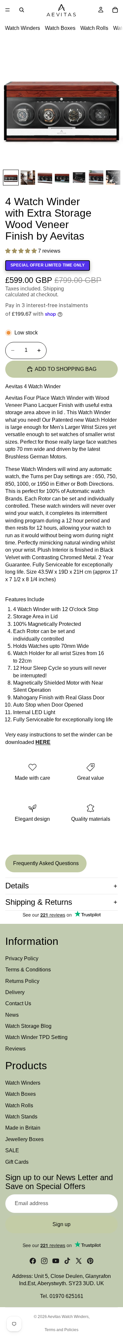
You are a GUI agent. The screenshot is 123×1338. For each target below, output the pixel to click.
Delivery (15, 992)
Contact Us (18, 1003)
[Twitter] (79, 1261)
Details (17, 885)
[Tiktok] (67, 1261)
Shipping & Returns (38, 902)
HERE (43, 742)
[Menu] (7, 9)
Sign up (61, 1224)
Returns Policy (22, 981)
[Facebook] (33, 1261)
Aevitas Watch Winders (68, 1316)
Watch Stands (21, 1116)
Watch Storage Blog (28, 1026)
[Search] (21, 10)
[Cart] (115, 10)
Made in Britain (22, 1128)
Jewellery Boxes (24, 1139)
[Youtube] (56, 1261)
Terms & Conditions (28, 969)
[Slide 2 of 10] (28, 177)
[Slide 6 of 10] (96, 177)
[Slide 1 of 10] (11, 177)
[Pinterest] (90, 1261)
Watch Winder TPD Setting (36, 1037)
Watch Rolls (94, 28)
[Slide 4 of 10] (62, 177)
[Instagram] (44, 1261)
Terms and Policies (61, 1329)
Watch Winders (22, 28)
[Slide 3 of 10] (45, 177)
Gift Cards (17, 1162)
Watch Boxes (60, 28)
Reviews (15, 1048)
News (12, 1015)
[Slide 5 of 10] (79, 177)
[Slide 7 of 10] (113, 177)
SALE (12, 1150)
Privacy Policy (21, 958)
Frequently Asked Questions (46, 863)
